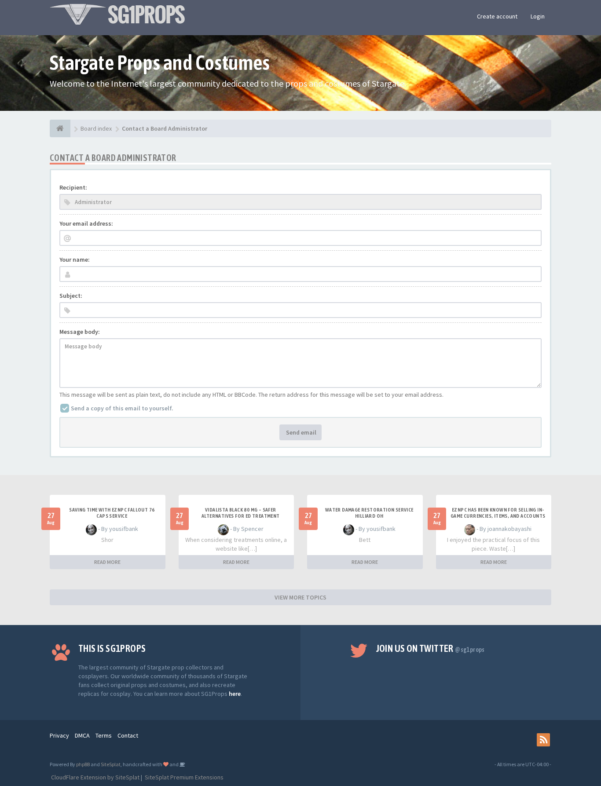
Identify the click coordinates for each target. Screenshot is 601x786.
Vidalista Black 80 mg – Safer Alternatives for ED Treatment (241, 513)
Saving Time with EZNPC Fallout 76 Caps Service (111, 513)
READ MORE (107, 562)
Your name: (74, 259)
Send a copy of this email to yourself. (122, 408)
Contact (127, 735)
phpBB (83, 764)
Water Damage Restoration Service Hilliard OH (369, 513)
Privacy (59, 735)
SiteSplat (111, 764)
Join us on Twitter (430, 648)
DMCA (82, 735)
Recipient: (73, 187)
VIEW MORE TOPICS (300, 597)
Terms (103, 735)
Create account (497, 16)
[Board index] (60, 128)
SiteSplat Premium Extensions (183, 777)
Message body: (79, 332)
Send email (300, 432)
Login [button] (538, 16)
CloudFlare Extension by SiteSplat (94, 777)
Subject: (70, 296)
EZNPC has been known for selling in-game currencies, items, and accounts (498, 513)
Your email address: (86, 223)
